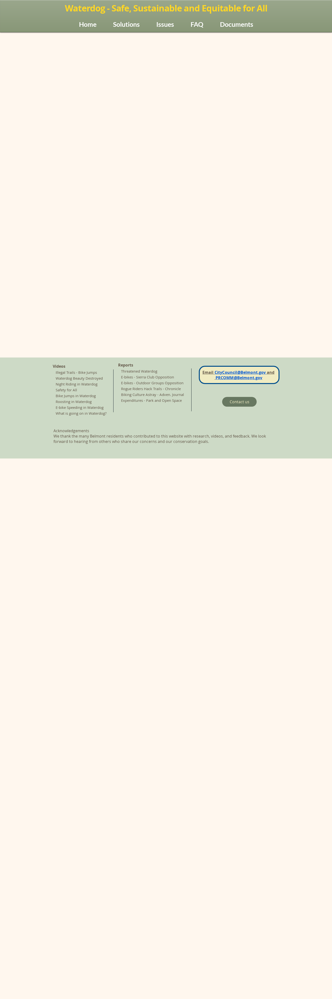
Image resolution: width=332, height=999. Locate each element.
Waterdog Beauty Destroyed (78, 378)
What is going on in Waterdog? (81, 413)
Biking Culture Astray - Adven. (146, 394)
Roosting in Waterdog (74, 401)
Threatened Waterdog (139, 371)
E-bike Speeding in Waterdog (80, 407)
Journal (177, 394)
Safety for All (66, 389)
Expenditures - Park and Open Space (151, 400)
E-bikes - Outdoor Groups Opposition (152, 382)
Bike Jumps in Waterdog (76, 395)
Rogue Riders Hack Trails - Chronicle (151, 388)
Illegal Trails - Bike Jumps (76, 372)
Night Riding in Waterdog (75, 384)
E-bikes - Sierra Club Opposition (147, 377)
